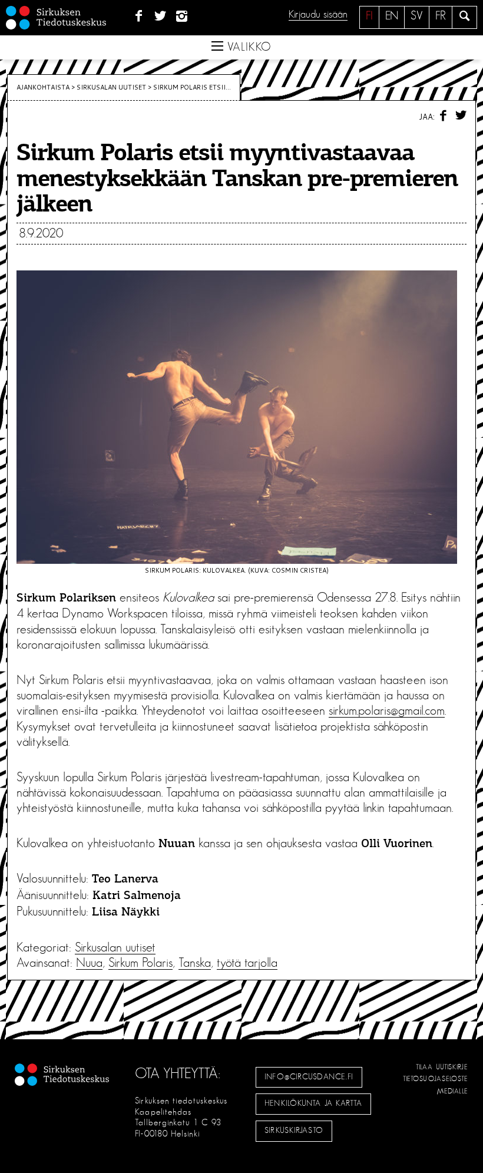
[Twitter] (160, 16)
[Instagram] (182, 16)
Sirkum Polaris (140, 962)
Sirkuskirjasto (293, 1130)
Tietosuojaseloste (435, 1078)
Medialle (453, 1091)
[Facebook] (139, 16)
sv (417, 16)
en (391, 16)
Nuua (89, 962)
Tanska (194, 962)
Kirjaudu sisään (318, 14)
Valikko (247, 47)
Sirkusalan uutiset (111, 87)
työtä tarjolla (247, 962)
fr (440, 16)
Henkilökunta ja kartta (313, 1103)
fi (369, 16)
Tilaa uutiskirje (442, 1066)
